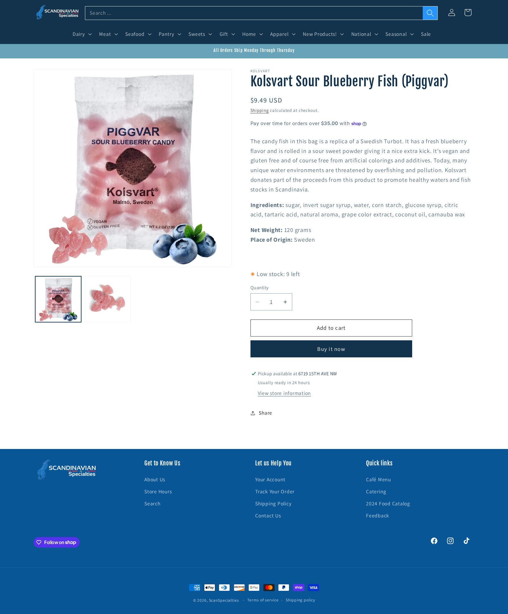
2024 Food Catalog (388, 503)
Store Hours (158, 491)
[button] (81, 34)
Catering (376, 491)
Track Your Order (275, 491)
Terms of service (262, 600)
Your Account (270, 479)
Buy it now (331, 348)
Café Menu (378, 479)
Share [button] (265, 412)
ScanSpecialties (224, 600)
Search (152, 503)
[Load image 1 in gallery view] (58, 299)
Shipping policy (300, 600)
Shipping (259, 110)
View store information (284, 393)
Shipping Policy (273, 503)
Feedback (377, 515)
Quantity (259, 288)
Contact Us (268, 515)
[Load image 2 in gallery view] (108, 299)
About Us (154, 479)
